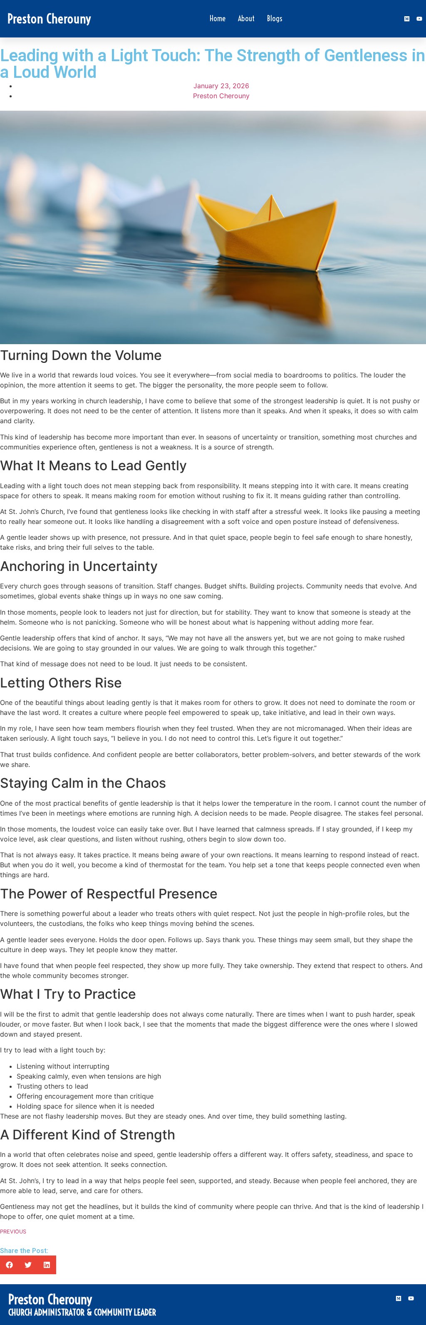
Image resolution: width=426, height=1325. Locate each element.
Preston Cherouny (49, 19)
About (246, 18)
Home (217, 18)
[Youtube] (419, 19)
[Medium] (407, 19)
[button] (9, 1265)
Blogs (274, 18)
